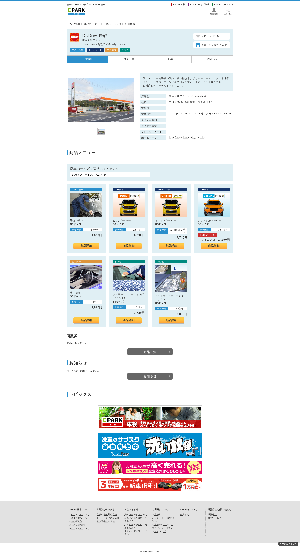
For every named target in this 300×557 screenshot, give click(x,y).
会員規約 (184, 514)
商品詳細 (86, 245)
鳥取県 (88, 24)
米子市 (99, 24)
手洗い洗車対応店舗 (107, 514)
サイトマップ (159, 531)
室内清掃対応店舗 (106, 521)
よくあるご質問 (77, 525)
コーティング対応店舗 (108, 518)
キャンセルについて (79, 528)
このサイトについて (79, 514)
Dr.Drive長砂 (114, 24)
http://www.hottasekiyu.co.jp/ (187, 137)
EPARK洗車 (74, 24)
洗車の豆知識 (75, 521)
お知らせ (212, 59)
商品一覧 (129, 59)
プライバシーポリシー (163, 528)
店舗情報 (87, 59)
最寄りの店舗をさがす (214, 45)
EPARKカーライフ (223, 4)
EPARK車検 (179, 4)
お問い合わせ (214, 518)
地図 (170, 59)
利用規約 (156, 514)
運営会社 (212, 514)
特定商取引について (162, 524)
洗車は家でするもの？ (135, 514)
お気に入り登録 (210, 36)
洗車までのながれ (78, 518)
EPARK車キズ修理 (199, 4)
